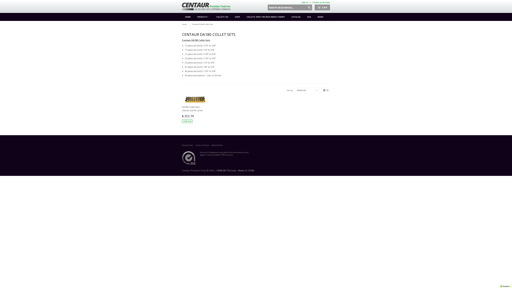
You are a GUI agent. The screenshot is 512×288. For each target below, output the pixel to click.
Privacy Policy (187, 145)
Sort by (290, 90)
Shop (237, 17)
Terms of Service (202, 145)
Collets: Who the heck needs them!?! (266, 17)
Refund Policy (217, 145)
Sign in (305, 2)
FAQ (309, 17)
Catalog (296, 17)
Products (202, 17)
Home (188, 17)
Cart (324, 7)
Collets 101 (222, 17)
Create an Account (321, 2)
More (320, 17)
